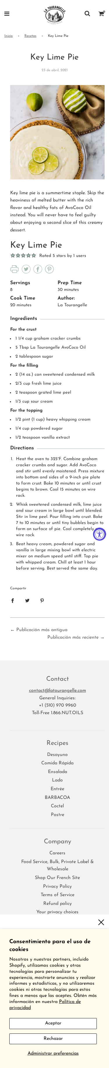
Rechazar (53, 1038)
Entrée (57, 789)
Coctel (57, 806)
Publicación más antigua (41, 630)
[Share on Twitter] (27, 601)
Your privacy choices (57, 912)
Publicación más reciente (73, 637)
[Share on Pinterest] (42, 601)
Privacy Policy (57, 886)
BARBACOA (57, 797)
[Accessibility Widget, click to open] (99, 534)
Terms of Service (57, 895)
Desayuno (57, 754)
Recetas (30, 36)
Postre (57, 815)
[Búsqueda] (87, 15)
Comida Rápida (57, 763)
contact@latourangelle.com (57, 690)
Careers (57, 853)
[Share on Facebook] (12, 601)
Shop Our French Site (57, 878)
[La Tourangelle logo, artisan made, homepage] (54, 14)
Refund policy (57, 903)
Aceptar (53, 1023)
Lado (57, 780)
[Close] (101, 922)
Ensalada (57, 772)
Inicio (8, 36)
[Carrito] (101, 15)
